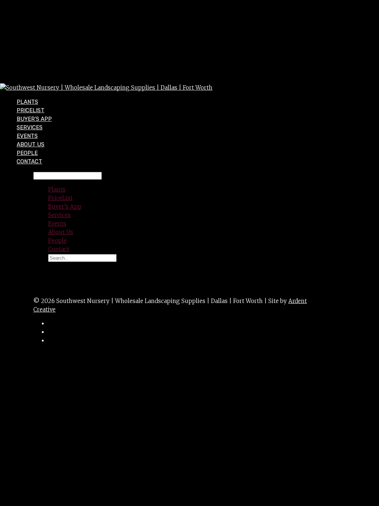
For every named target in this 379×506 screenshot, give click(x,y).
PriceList (60, 198)
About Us (60, 232)
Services (59, 215)
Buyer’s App (64, 206)
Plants (57, 189)
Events (57, 223)
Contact (29, 161)
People (57, 240)
